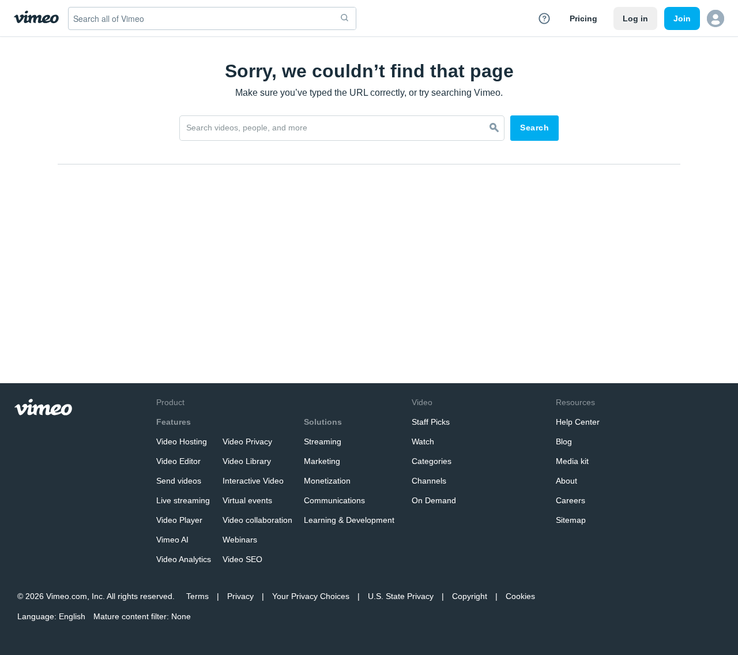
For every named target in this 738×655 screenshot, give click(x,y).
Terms (197, 596)
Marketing (322, 461)
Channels (429, 480)
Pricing (583, 18)
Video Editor (178, 461)
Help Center (578, 421)
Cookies (520, 596)
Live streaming (183, 500)
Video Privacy (247, 441)
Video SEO (242, 559)
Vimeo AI (172, 539)
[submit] (345, 18)
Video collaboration (257, 520)
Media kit (572, 461)
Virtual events (247, 500)
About (566, 480)
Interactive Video (253, 480)
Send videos (178, 480)
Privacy (240, 596)
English (72, 616)
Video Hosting (181, 441)
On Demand (434, 500)
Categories (431, 461)
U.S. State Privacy (401, 596)
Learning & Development (349, 520)
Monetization (327, 480)
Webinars (240, 539)
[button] (715, 18)
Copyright (469, 596)
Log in (635, 18)
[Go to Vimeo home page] (36, 18)
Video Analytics (183, 559)
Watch (423, 441)
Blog (564, 441)
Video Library (247, 461)
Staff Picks (431, 421)
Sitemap (571, 520)
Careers (570, 500)
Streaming (322, 441)
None (181, 616)
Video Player (179, 520)
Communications (334, 500)
